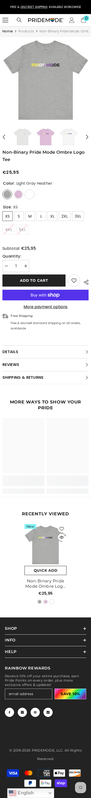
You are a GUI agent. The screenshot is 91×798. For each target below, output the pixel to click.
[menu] (5, 20)
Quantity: (11, 256)
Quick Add (46, 570)
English (25, 792)
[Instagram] (22, 712)
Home (7, 31)
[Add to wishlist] (74, 280)
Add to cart (34, 280)
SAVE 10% (70, 694)
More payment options (45, 307)
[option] (45, 7)
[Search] (19, 20)
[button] (4, 137)
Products (26, 31)
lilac (45, 601)
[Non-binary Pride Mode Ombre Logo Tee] (45, 545)
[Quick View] (61, 537)
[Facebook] (9, 712)
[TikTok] (48, 712)
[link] (23, 480)
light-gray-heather (39, 601)
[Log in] (71, 20)
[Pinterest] (35, 712)
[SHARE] (84, 281)
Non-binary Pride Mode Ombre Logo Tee (45, 583)
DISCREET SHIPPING (34, 7)
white (51, 601)
